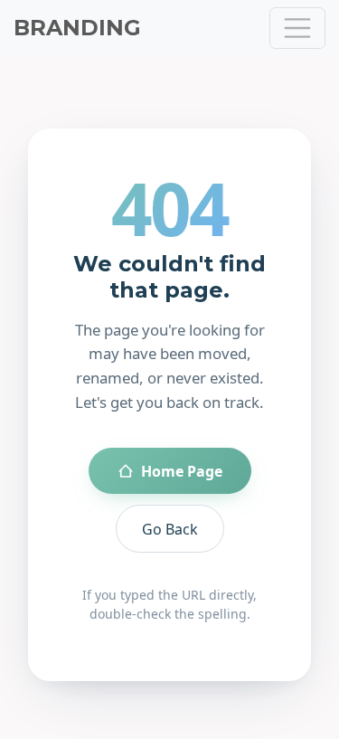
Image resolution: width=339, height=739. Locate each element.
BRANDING (77, 27)
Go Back (170, 529)
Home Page (181, 471)
